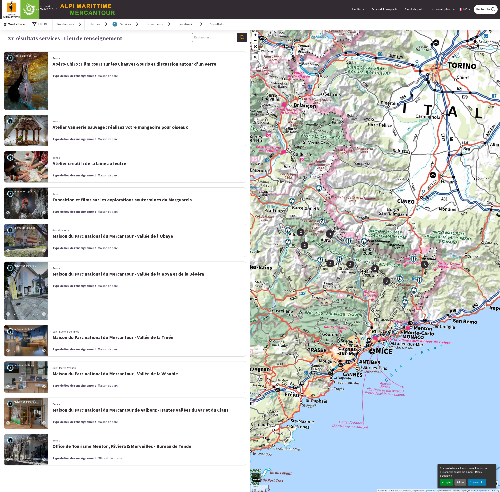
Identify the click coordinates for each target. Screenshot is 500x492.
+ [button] (255, 34)
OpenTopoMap (480, 490)
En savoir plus (477, 482)
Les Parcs (358, 9)
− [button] (255, 40)
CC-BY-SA (493, 490)
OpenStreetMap (432, 490)
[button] (255, 47)
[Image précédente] (8, 130)
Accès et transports (384, 9)
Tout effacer (17, 24)
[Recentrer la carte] (255, 57)
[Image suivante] (44, 130)
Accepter (446, 482)
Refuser (460, 482)
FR (465, 9)
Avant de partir (415, 9)
